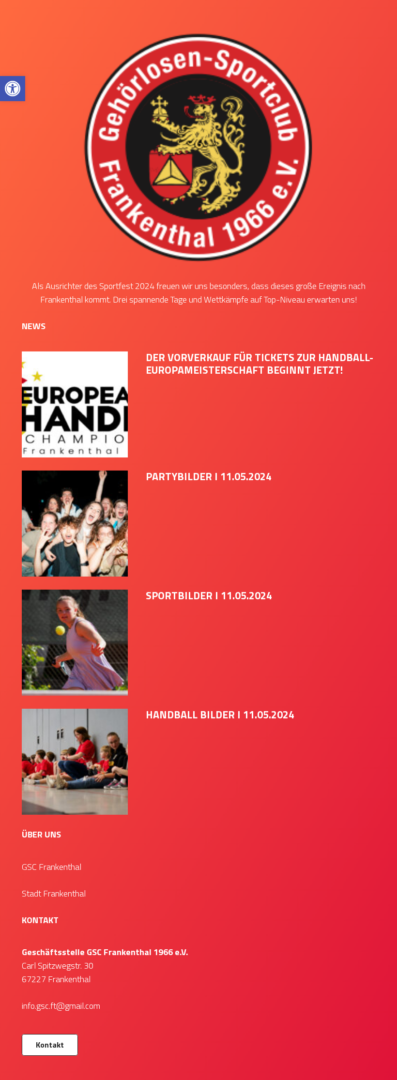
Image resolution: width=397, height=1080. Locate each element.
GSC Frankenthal (51, 866)
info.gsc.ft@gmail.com (61, 1005)
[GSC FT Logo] (198, 146)
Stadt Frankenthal (54, 893)
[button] (12, 88)
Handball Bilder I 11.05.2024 (220, 714)
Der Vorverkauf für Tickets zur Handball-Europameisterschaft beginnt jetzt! (259, 364)
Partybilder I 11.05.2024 (209, 476)
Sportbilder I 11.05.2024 (209, 595)
